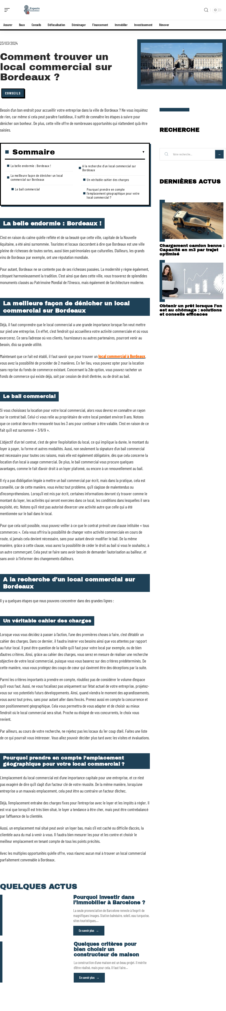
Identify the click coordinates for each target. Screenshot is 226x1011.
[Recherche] (206, 10)
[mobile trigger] (8, 10)
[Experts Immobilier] (32, 10)
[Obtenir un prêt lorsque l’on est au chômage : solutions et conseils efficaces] (192, 281)
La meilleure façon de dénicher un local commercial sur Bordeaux (37, 177)
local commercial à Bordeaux (121, 356)
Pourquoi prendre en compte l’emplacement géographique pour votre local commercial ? (113, 193)
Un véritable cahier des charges (108, 179)
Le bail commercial (27, 189)
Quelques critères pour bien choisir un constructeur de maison (106, 949)
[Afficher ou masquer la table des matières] (100, 152)
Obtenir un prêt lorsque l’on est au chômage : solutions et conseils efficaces (191, 309)
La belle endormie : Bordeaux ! (31, 166)
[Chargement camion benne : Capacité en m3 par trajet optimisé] (192, 220)
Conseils (13, 93)
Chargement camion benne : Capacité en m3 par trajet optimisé (192, 249)
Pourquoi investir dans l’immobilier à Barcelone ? (109, 899)
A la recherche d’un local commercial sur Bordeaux (109, 168)
